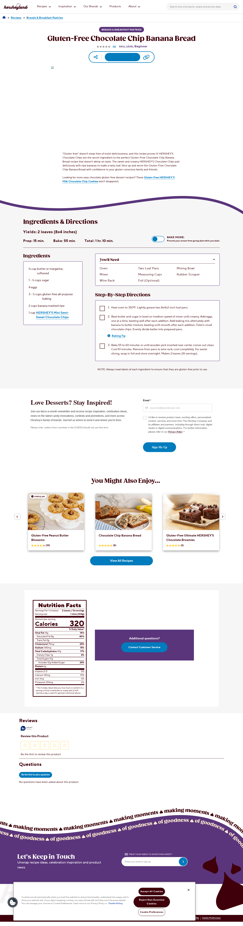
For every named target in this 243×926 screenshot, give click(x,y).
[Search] (236, 6)
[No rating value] (104, 47)
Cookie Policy (115, 903)
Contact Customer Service (144, 647)
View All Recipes (121, 561)
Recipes (42, 6)
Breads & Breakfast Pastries (121, 29)
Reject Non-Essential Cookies (151, 901)
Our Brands (91, 6)
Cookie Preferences (211, 918)
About (132, 6)
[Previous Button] (17, 516)
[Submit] (236, 6)
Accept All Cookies (151, 891)
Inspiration (66, 6)
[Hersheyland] (4, 17)
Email (147, 400)
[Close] (188, 890)
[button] (158, 239)
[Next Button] (222, 516)
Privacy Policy (175, 431)
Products (115, 6)
